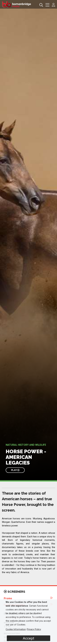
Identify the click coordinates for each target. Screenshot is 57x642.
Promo (8, 598)
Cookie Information (16, 629)
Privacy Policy (34, 629)
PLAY (14, 470)
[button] (47, 5)
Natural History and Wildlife (26, 444)
